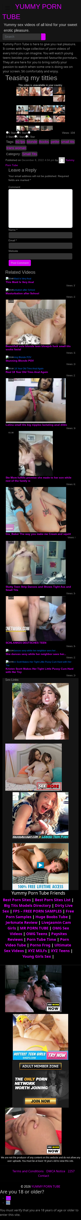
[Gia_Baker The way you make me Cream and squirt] (36, 509)
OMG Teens (36, 933)
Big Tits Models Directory (27, 905)
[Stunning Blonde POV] (18, 357)
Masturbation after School (22, 293)
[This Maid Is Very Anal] (18, 278)
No (8, 1203)
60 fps (20, 142)
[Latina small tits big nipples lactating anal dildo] (36, 400)
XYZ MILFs (37, 950)
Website (13, 250)
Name (12, 229)
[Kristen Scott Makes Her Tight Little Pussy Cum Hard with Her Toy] (40, 663)
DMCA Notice (55, 1171)
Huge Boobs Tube (51, 916)
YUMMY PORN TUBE (45, 1186)
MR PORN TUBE (34, 928)
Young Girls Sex (36, 956)
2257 (71, 1171)
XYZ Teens (60, 950)
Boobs (44, 142)
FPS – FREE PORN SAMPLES (37, 911)
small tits (67, 142)
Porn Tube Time (41, 939)
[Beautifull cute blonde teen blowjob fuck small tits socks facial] (36, 322)
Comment (14, 187)
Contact (43, 1176)
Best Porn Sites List (53, 899)
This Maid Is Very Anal (20, 282)
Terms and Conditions (28, 1171)
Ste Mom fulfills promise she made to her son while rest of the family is (38, 479)
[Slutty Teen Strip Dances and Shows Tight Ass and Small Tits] (36, 562)
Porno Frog (40, 945)
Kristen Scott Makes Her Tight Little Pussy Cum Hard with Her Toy (39, 670)
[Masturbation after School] (20, 289)
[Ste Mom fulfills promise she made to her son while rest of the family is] (36, 453)
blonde (32, 142)
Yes (8, 1198)
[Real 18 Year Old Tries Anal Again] (25, 368)
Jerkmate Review (21, 922)
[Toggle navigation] (7, 8)
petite (55, 142)
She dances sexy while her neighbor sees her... (36, 654)
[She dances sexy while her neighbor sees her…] (32, 650)
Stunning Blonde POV (20, 360)
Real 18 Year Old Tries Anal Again (27, 371)
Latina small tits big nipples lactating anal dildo (36, 424)
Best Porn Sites (17, 899)
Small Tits (29, 154)
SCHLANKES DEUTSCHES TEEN (26, 642)
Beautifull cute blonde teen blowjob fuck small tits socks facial (38, 348)
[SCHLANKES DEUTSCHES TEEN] (36, 618)
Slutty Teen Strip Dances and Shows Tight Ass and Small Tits (38, 588)
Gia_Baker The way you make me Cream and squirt (38, 533)
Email (12, 240)
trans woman (16, 148)
